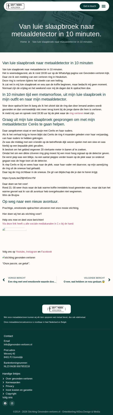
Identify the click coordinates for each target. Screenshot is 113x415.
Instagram (31, 251)
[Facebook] (5, 403)
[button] (103, 6)
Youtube (20, 251)
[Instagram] (12, 403)
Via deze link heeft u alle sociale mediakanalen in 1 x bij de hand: (38, 223)
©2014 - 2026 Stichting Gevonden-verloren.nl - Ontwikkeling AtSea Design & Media (56, 411)
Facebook (46, 251)
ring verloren (76, 113)
